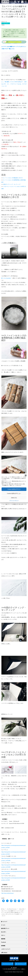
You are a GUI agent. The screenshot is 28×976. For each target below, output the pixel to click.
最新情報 (3, 938)
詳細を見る (14, 497)
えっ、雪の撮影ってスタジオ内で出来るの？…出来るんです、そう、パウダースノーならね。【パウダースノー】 (13, 84)
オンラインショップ (7, 963)
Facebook (3, 942)
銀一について (4, 921)
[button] (25, 475)
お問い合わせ (4, 952)
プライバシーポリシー (14, 500)
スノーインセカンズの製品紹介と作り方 (13, 177)
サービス (3, 925)
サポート (3, 935)
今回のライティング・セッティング (11, 184)
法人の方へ (3, 931)
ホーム (2, 908)
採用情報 (3, 945)
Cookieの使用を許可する (14, 489)
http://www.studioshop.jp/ (7, 893)
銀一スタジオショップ (20, 963)
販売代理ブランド (5, 928)
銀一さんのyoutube (6, 278)
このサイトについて (5, 949)
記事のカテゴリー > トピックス (10, 36)
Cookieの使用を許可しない (14, 493)
